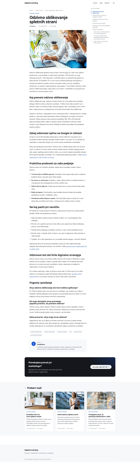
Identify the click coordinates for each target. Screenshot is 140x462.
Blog (101, 3)
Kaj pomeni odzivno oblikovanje (98, 12)
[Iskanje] (113, 3)
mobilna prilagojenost (36, 331)
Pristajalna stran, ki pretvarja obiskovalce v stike (99, 415)
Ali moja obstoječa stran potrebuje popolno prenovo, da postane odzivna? (101, 37)
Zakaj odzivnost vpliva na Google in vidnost (99, 16)
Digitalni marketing (31, 3)
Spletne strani (39, 10)
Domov (95, 3)
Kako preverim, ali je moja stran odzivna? (101, 42)
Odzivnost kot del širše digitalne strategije (101, 26)
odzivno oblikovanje (49, 331)
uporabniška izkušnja (36, 335)
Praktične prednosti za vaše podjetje (100, 20)
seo (71, 331)
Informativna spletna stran (67, 414)
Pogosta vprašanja (98, 29)
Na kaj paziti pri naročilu (99, 23)
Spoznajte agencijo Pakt (100, 367)
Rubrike (107, 3)
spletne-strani (78, 331)
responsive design (62, 331)
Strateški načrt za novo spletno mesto (33, 415)
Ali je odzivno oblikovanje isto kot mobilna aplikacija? (102, 32)
